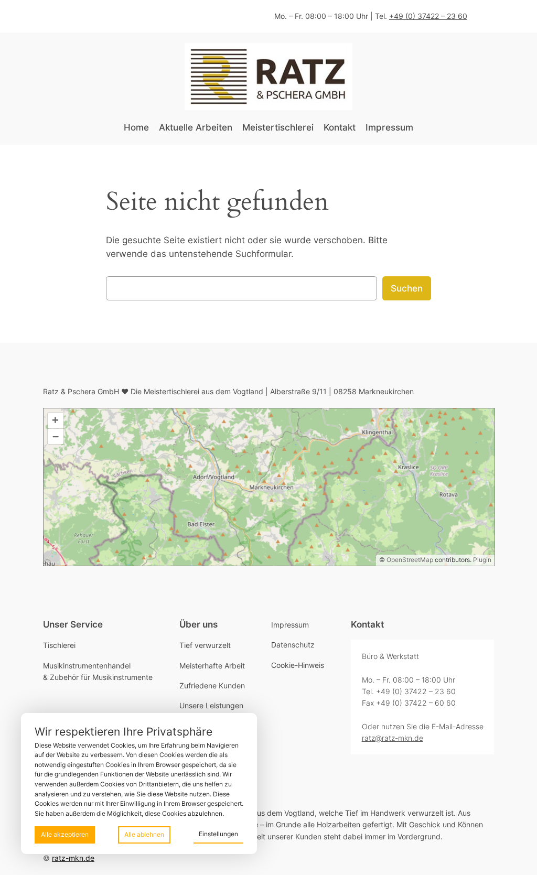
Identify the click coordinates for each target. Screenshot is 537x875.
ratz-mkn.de (73, 858)
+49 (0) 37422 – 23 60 (428, 16)
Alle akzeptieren (65, 834)
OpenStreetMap (409, 560)
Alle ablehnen (144, 834)
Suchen (407, 288)
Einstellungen (218, 834)
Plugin (481, 560)
